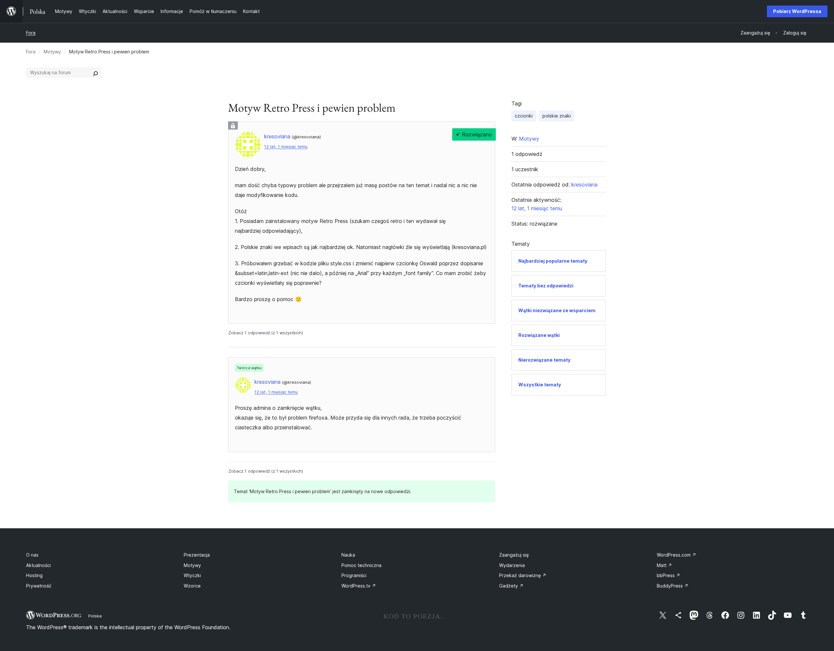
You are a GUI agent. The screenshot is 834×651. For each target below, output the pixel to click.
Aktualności (38, 565)
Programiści (354, 575)
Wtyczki (192, 575)
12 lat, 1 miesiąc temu (286, 146)
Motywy (52, 51)
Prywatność (38, 586)
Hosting (34, 575)
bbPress (668, 575)
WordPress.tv (358, 586)
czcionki (524, 115)
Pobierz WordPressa (797, 11)
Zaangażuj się (514, 555)
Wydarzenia (512, 565)
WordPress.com (676, 555)
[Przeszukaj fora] (95, 72)
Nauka (348, 555)
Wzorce (192, 586)
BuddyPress (672, 586)
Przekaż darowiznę (522, 575)
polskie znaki (556, 115)
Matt (664, 565)
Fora (31, 32)
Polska (95, 615)
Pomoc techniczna (361, 565)
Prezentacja (197, 555)
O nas (32, 555)
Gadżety (511, 586)
